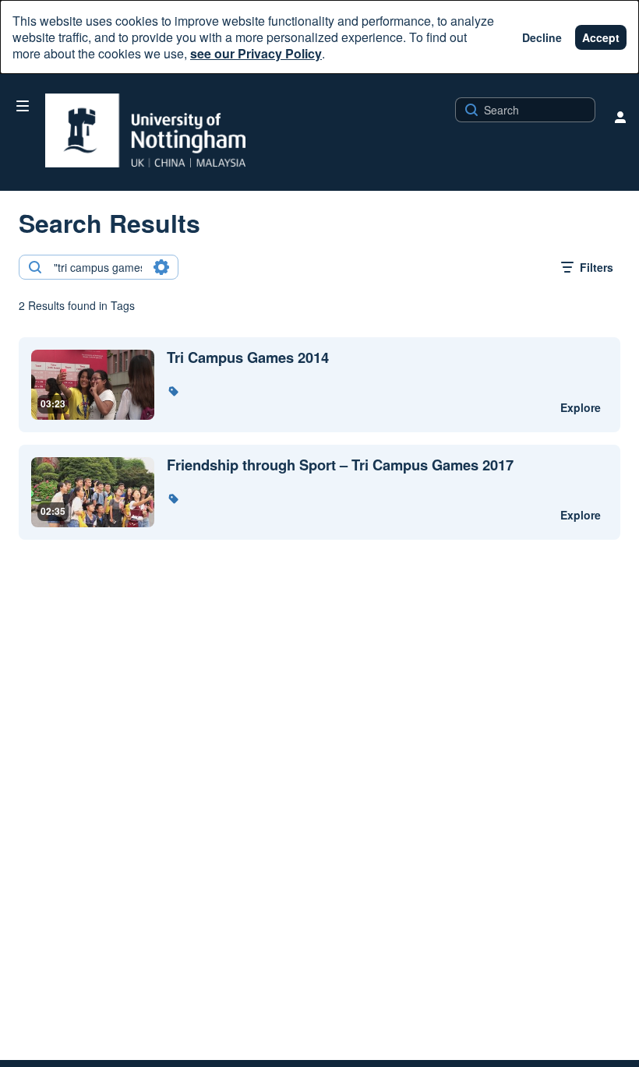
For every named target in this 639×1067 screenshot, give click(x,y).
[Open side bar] (22, 105)
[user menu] (620, 116)
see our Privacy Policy (256, 53)
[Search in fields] (161, 267)
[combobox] (98, 267)
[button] (173, 391)
